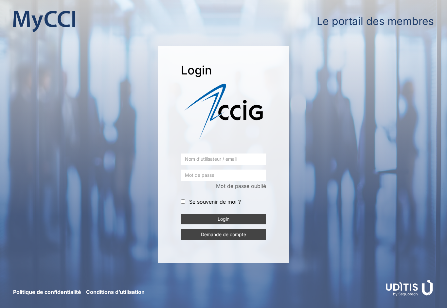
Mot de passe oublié (241, 186)
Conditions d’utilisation (115, 292)
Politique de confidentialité (47, 292)
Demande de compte (223, 234)
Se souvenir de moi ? (215, 201)
